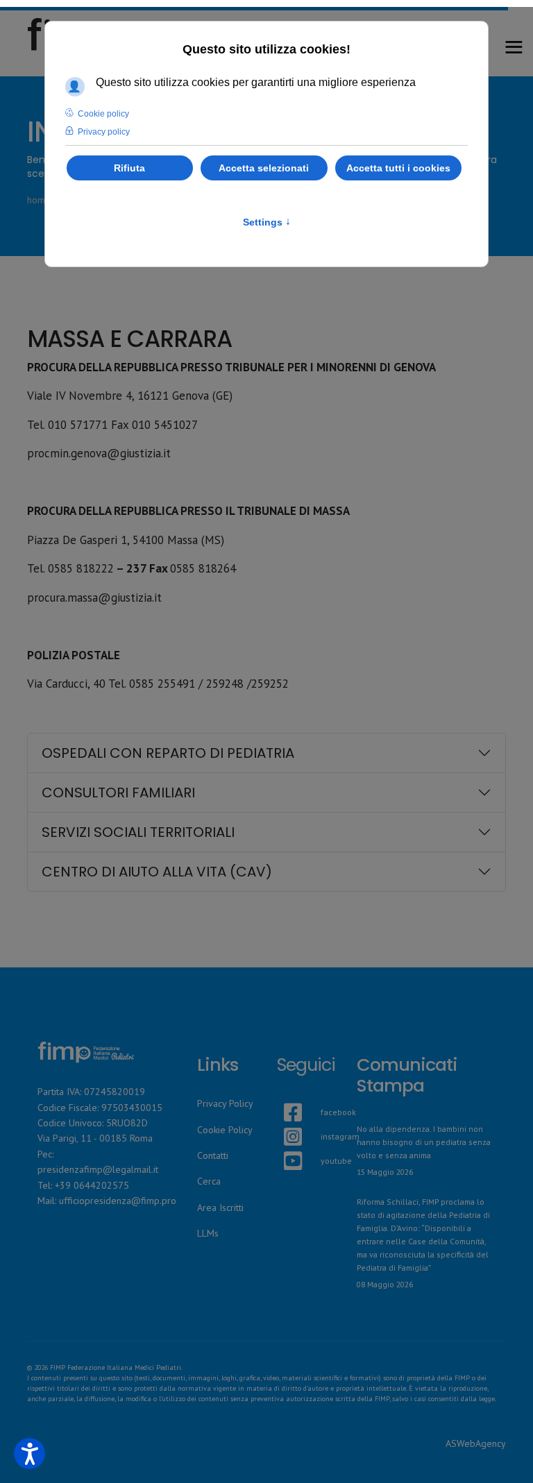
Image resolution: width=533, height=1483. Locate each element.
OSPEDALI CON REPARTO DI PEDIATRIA (168, 753)
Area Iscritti (220, 1207)
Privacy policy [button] (104, 132)
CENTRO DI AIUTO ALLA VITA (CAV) (157, 871)
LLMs (208, 1233)
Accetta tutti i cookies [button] (398, 167)
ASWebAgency (476, 1443)
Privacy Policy (225, 1103)
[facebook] (284, 1096)
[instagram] (284, 1120)
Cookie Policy (225, 1130)
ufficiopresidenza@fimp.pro (117, 1200)
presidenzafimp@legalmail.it (97, 1169)
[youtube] (284, 1144)
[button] (29, 1453)
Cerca (209, 1181)
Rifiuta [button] (129, 167)
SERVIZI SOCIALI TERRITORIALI (138, 832)
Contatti (212, 1155)
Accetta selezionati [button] (264, 167)
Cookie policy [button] (103, 114)
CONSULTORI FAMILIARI (118, 792)
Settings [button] (267, 222)
